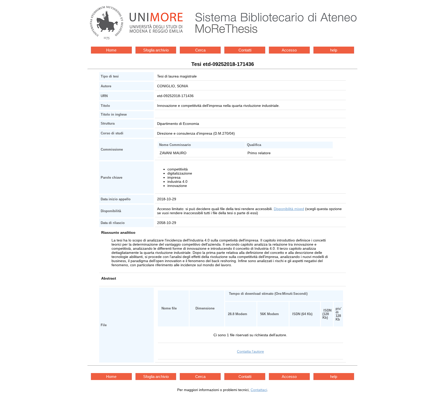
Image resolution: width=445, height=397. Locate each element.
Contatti (244, 50)
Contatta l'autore (250, 351)
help (333, 50)
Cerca (200, 50)
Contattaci (259, 390)
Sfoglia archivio (156, 50)
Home (111, 50)
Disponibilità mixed (289, 209)
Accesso (289, 50)
